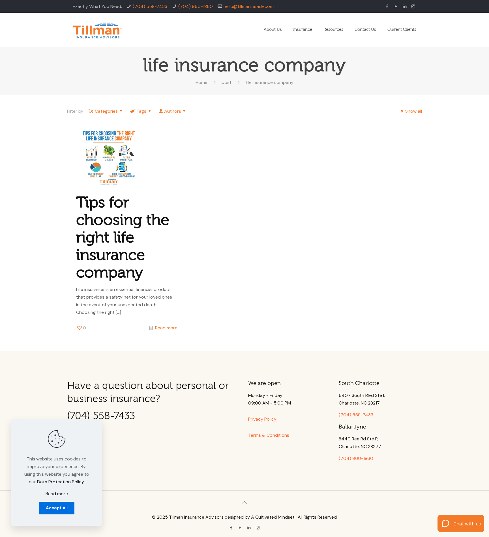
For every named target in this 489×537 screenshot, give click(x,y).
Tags (141, 111)
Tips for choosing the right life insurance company (122, 237)
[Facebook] (387, 6)
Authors (172, 111)
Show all (413, 111)
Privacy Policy (262, 419)
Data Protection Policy (60, 482)
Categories (106, 111)
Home (201, 82)
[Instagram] (413, 6)
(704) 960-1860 (195, 6)
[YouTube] (396, 6)
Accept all (57, 508)
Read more (166, 328)
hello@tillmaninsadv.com (249, 6)
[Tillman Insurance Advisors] (98, 30)
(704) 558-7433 (150, 6)
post (226, 82)
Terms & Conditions (268, 435)
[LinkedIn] (405, 6)
